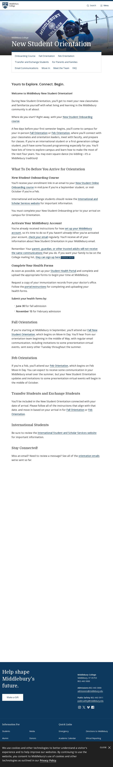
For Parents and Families (64, 62)
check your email (38, 237)
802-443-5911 (97, 697)
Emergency (64, 731)
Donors (32, 738)
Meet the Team (61, 68)
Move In (46, 68)
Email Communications (26, 68)
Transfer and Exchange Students (32, 62)
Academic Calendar (67, 738)
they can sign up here (48, 257)
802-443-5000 (84, 681)
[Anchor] (88, 169)
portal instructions (35, 286)
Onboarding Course (25, 55)
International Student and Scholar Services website (67, 432)
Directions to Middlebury (97, 731)
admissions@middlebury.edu (90, 691)
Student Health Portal (63, 270)
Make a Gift (13, 697)
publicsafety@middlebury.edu (90, 701)
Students (6, 731)
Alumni (5, 738)
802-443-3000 (95, 687)
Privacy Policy (48, 760)
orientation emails (89, 455)
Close (103, 747)
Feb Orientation (66, 55)
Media (32, 731)
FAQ (74, 68)
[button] (91, 5)
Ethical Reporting (93, 738)
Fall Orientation (47, 55)
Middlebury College (20, 37)
